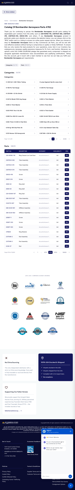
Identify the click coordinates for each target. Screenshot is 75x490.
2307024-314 (10, 169)
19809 (64, 252)
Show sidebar (10, 12)
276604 (8, 232)
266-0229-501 (10, 208)
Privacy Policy (6, 471)
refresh (70, 431)
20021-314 (9, 179)
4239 (64, 139)
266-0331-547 (10, 198)
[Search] (68, 2)
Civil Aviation (13, 20)
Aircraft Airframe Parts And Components (44, 155)
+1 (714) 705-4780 (10, 456)
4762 (50, 252)
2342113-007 (10, 203)
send (70, 476)
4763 (55, 252)
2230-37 (8, 246)
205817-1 (9, 217)
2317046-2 (9, 236)
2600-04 (8, 184)
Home (6, 20)
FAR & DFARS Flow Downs (60, 481)
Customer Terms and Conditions (36, 474)
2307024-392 (10, 160)
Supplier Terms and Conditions (36, 471)
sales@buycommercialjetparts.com (13, 452)
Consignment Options (58, 484)
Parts (25, 65)
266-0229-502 (10, 212)
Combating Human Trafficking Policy (11, 480)
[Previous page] (49, 138)
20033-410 (9, 174)
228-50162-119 (10, 155)
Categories (11, 65)
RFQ (67, 155)
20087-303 (9, 227)
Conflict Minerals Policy (9, 477)
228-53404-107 (11, 193)
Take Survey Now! (32, 454)
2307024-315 (10, 165)
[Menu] (72, 2)
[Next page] (69, 138)
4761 (45, 252)
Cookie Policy (6, 474)
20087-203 (9, 222)
